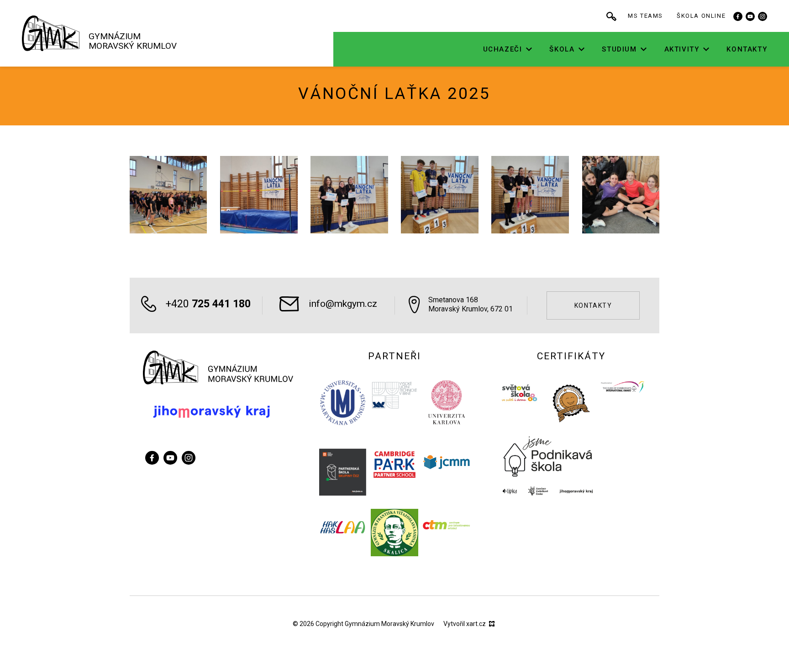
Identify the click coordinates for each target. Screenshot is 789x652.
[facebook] (737, 16)
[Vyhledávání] (611, 16)
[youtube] (750, 16)
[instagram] (762, 16)
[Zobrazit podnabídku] (529, 49)
